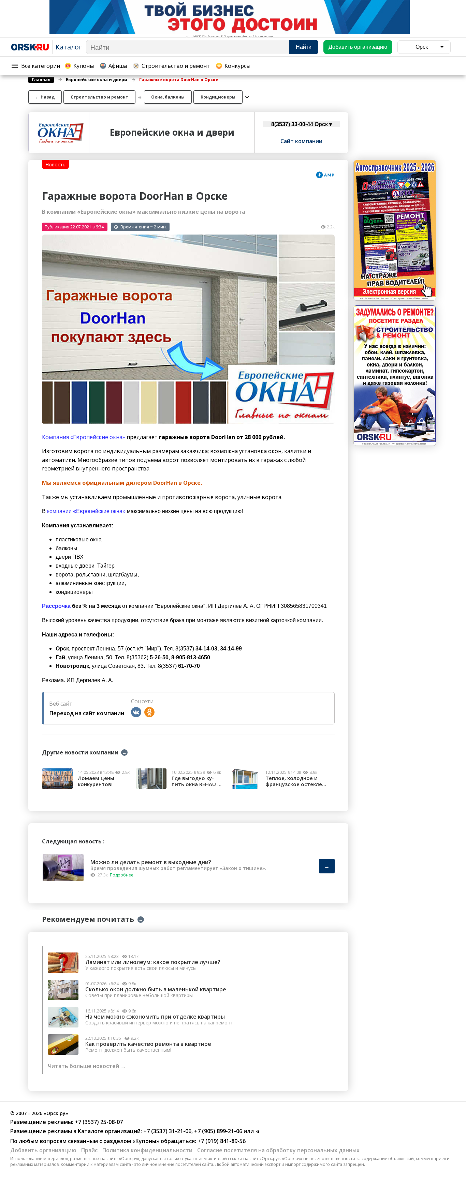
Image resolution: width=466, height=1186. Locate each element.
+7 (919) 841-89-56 (221, 1141)
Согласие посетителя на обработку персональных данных (278, 1150)
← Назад (45, 97)
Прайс (89, 1150)
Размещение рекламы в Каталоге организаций (75, 1131)
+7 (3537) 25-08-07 (98, 1122)
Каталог (69, 46)
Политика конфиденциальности (147, 1150)
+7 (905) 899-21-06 (217, 1131)
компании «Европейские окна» (86, 511)
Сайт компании (301, 141)
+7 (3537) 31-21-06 (166, 1131)
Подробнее (121, 875)
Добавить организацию (43, 1150)
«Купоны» (145, 1141)
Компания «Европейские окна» (83, 437)
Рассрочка (57, 606)
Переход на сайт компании (86, 713)
